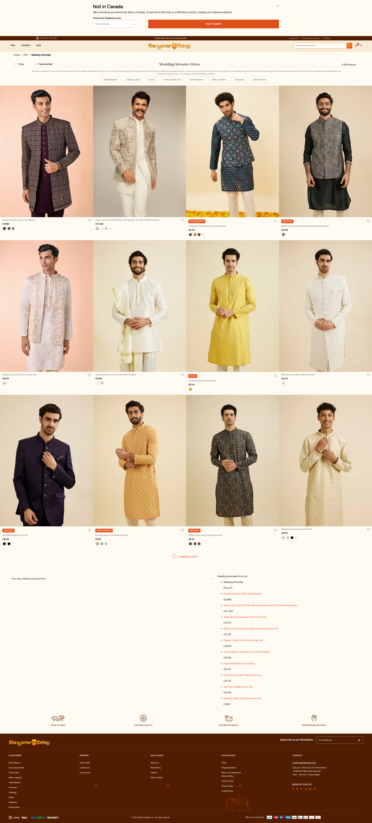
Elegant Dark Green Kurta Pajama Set (205, 535)
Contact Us (85, 767)
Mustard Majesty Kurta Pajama (202, 381)
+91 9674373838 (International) (306, 771)
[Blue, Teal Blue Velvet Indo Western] (9, 228)
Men (25, 54)
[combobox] (323, 46)
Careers (154, 772)
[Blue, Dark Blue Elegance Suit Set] (4, 544)
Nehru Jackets (15, 777)
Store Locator (157, 777)
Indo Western (14, 782)
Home (17, 54)
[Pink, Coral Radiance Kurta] (106, 543)
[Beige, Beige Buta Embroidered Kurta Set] (283, 538)
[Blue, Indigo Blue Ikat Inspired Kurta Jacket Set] (190, 235)
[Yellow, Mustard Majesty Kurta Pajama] (190, 389)
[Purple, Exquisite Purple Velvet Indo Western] (4, 228)
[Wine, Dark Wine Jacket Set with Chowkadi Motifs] (199, 234)
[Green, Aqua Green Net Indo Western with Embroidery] (102, 228)
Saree (11, 797)
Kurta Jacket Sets (16, 767)
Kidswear (13, 802)
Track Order (85, 763)
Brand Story (156, 767)
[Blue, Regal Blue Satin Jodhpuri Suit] (9, 543)
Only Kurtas (14, 772)
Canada (16, 817)
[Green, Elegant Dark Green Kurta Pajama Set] (190, 544)
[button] (14, 45)
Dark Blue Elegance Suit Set (15, 535)
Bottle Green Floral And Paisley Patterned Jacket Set (305, 226)
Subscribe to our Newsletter (296, 739)
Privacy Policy (227, 786)
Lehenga (12, 792)
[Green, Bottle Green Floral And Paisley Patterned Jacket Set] (283, 235)
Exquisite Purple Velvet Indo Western (19, 220)
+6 (296, 538)
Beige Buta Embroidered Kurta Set (296, 529)
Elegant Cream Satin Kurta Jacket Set (19, 374)
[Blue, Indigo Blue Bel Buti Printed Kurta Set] (195, 543)
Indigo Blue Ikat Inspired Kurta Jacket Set (207, 226)
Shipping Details (228, 767)
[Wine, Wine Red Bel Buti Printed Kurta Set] (199, 543)
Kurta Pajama (14, 763)
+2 (203, 235)
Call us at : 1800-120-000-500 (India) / (309, 767)
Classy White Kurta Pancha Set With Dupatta (115, 374)
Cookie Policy (227, 791)
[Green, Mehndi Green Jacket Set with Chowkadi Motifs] (195, 234)
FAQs (223, 763)
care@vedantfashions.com (304, 763)
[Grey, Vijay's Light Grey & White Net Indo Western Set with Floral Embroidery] (97, 228)
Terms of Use (227, 781)
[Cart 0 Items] (361, 45)
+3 (110, 228)
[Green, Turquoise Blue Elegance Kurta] (102, 543)
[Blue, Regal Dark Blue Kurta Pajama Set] (292, 537)
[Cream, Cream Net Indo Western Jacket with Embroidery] (106, 228)
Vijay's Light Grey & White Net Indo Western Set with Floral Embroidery (127, 220)
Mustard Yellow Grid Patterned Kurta (111, 535)
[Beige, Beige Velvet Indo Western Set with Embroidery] (13, 228)
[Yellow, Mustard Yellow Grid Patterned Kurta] (97, 544)
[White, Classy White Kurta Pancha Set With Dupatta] (97, 383)
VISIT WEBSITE (213, 24)
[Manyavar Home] (169, 46)
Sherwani (13, 787)
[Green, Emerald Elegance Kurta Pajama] (288, 537)
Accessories (14, 807)
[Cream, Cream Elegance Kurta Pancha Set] (102, 383)
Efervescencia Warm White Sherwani (298, 374)
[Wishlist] (90, 220)
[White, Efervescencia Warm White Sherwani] (283, 383)
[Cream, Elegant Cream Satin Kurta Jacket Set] (4, 383)
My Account (85, 772)
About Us (155, 763)
